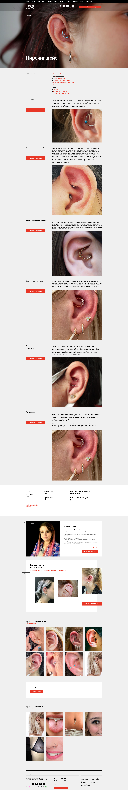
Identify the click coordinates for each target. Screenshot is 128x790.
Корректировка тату (84, 779)
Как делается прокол (58, 76)
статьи (81, 1)
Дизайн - (27, 786)
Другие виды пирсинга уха (60, 91)
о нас (27, 1)
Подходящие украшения (59, 78)
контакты (75, 1)
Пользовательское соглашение (32, 780)
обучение (68, 1)
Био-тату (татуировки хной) (85, 785)
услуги (33, 1)
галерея (50, 1)
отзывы (62, 1)
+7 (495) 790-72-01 (66, 6)
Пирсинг (82, 781)
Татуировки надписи (95, 782)
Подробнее (95, 547)
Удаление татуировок (95, 784)
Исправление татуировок (95, 778)
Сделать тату (83, 778)
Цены (54, 87)
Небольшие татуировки (95, 779)
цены (38, 1)
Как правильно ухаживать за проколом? (63, 82)
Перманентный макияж (95, 781)
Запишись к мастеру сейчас (91, 603)
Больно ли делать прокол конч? (61, 80)
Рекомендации (57, 84)
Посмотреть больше (31, 623)
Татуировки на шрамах (85, 784)
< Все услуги (28, 15)
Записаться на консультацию (61, 93)
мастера (43, 1)
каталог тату (89, 1)
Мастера (55, 89)
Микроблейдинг (83, 782)
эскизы (55, 1)
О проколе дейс (57, 73)
